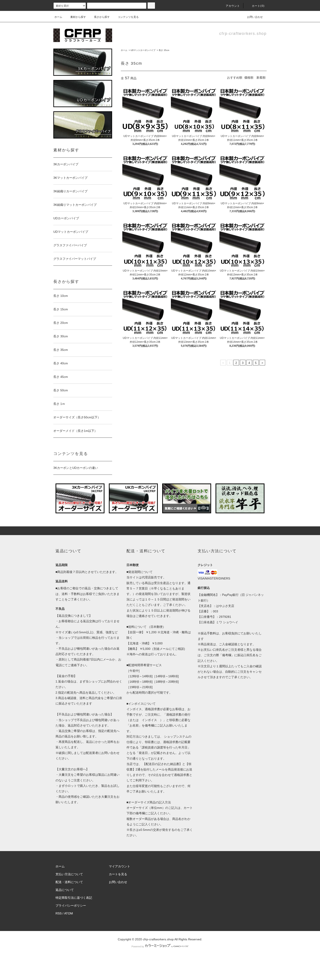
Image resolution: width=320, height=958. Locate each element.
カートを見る (118, 874)
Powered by (137, 946)
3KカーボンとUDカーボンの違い (75, 468)
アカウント (233, 5)
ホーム (58, 17)
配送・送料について (69, 882)
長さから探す (102, 17)
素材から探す (78, 17)
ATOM (68, 913)
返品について (65, 890)
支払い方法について (69, 874)
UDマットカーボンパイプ (143, 50)
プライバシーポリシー (71, 905)
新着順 (261, 77)
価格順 (248, 77)
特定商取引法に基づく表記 (74, 897)
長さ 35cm (164, 50)
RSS (59, 913)
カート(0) (258, 5)
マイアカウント (119, 866)
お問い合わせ (255, 17)
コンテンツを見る (128, 17)
